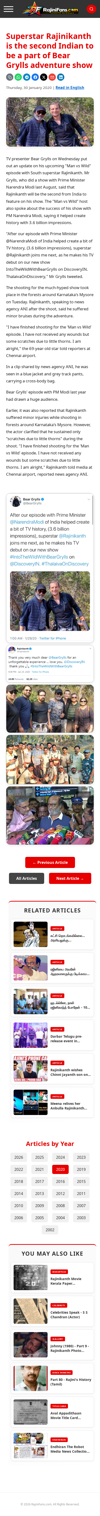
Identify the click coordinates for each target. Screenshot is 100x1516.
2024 (60, 1157)
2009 (39, 1205)
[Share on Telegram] (26, 77)
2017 (39, 1181)
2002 (50, 1229)
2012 (60, 1193)
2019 (81, 1169)
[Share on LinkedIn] (60, 77)
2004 (60, 1217)
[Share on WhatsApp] (18, 77)
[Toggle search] (91, 9)
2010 (18, 1205)
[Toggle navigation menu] (8, 9)
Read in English (70, 87)
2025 (39, 1157)
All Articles (26, 878)
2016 (60, 1181)
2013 (39, 1193)
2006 (18, 1217)
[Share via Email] (52, 77)
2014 (18, 1193)
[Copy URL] (9, 77)
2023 (81, 1157)
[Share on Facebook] (35, 77)
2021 (39, 1169)
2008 (60, 1205)
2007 (81, 1205)
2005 (39, 1217)
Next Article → (70, 878)
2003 (81, 1217)
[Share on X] (43, 77)
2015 (81, 1181)
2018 (18, 1181)
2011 (81, 1193)
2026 (18, 1157)
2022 (18, 1169)
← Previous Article (50, 862)
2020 (60, 1169)
